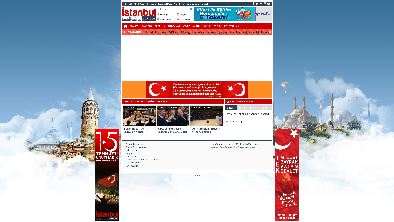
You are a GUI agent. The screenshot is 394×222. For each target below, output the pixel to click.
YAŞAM (196, 26)
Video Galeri (165, 19)
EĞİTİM (217, 26)
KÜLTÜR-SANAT (172, 26)
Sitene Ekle (130, 156)
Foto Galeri (184, 19)
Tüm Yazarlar (132, 165)
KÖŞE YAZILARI (231, 26)
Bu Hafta (243, 107)
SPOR (158, 26)
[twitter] (257, 3)
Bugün (230, 107)
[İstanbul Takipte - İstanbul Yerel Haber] (139, 13)
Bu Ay (253, 107)
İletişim (182, 14)
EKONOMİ (147, 26)
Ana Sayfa (164, 14)
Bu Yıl (264, 107)
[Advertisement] (197, 58)
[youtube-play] (268, 3)
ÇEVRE (186, 26)
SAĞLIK (207, 26)
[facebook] (253, 3)
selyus (197, 175)
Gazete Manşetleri (134, 144)
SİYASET (134, 26)
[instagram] (265, 3)
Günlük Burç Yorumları (136, 147)
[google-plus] (261, 3)
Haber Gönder (132, 150)
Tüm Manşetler (133, 162)
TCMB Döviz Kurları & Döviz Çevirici (143, 159)
